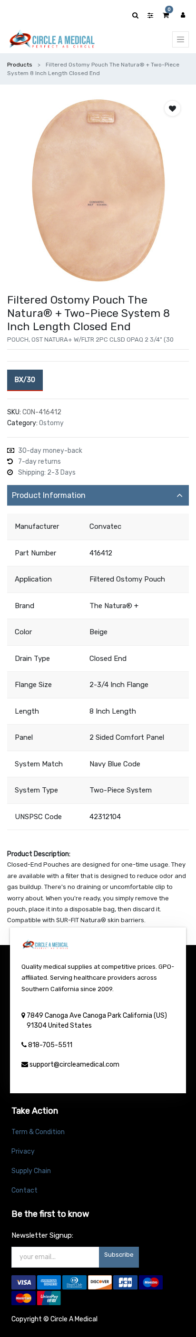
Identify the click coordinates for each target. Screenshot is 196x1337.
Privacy (23, 1151)
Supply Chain (31, 1171)
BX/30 (25, 380)
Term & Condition (38, 1132)
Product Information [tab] (49, 495)
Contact (24, 1190)
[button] (172, 108)
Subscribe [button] (119, 1254)
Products (19, 64)
